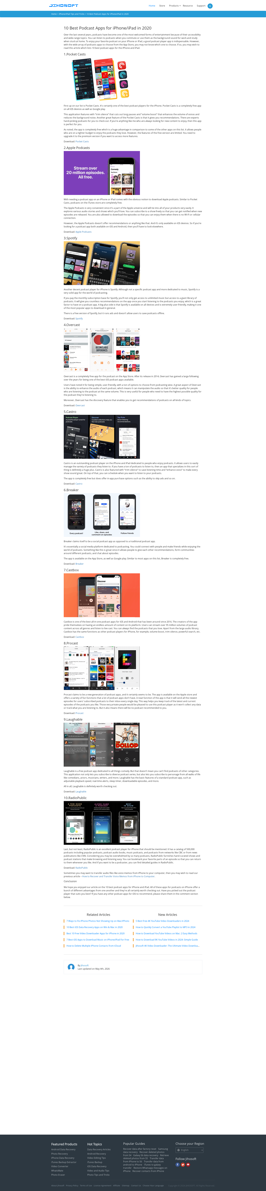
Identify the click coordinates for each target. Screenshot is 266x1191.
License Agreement (102, 1185)
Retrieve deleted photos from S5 (146, 1157)
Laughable (81, 791)
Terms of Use (86, 1185)
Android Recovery (96, 1153)
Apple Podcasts (84, 231)
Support (201, 5)
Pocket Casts (82, 141)
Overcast (80, 405)
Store (162, 5)
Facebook (178, 1165)
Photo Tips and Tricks (98, 1174)
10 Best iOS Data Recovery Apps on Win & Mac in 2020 (94, 927)
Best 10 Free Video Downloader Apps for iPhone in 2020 (95, 933)
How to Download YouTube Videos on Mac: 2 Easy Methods (166, 933)
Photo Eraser (58, 1174)
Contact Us (136, 1185)
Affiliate (116, 1185)
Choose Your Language (153, 1185)
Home (153, 5)
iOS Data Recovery (96, 1166)
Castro (79, 483)
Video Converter (59, 1166)
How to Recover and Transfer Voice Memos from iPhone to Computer (118, 876)
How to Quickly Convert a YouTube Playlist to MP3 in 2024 (165, 927)
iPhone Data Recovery (62, 1157)
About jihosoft (57, 1185)
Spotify (79, 318)
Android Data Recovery (63, 1149)
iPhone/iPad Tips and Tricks (71, 14)
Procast (80, 713)
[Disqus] (133, 1012)
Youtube (188, 1165)
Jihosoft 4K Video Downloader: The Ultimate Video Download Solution (172, 945)
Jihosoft (85, 965)
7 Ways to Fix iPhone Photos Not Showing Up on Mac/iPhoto (97, 920)
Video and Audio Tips (98, 1170)
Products (174, 5)
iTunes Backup (94, 1162)
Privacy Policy (72, 1185)
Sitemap (125, 1185)
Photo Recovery (59, 1153)
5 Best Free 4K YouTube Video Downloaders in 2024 (162, 920)
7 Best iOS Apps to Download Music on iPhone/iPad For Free (97, 939)
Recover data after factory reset (139, 1148)
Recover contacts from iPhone (148, 1171)
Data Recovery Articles (99, 1149)
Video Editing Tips (96, 1157)
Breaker (80, 563)
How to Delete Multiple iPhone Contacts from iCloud (93, 945)
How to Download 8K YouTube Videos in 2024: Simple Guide (167, 939)
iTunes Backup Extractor (63, 1162)
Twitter (183, 1165)
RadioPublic (82, 867)
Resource (188, 5)
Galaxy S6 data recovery (145, 1155)
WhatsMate (57, 1170)
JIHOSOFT (190, 1185)
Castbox (80, 636)
